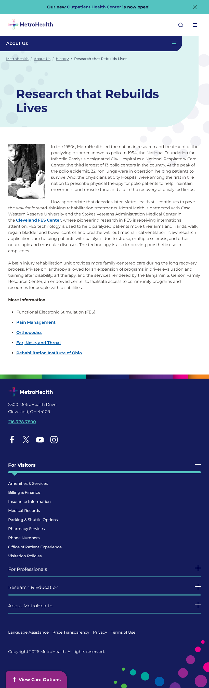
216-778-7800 (22, 421)
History (62, 58)
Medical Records (24, 510)
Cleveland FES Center (38, 220)
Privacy (100, 632)
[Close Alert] (195, 7)
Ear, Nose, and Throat (38, 342)
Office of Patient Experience (35, 547)
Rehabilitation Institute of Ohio (49, 353)
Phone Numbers (24, 537)
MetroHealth (17, 58)
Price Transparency (71, 632)
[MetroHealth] (30, 25)
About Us (42, 58)
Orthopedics (29, 332)
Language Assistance (28, 632)
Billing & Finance (24, 492)
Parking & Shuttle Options (33, 519)
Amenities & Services (28, 483)
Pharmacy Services (26, 528)
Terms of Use (123, 632)
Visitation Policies (25, 555)
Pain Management (36, 322)
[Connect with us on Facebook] (12, 439)
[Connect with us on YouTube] (40, 439)
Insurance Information (29, 501)
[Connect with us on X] (26, 439)
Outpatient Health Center (94, 7)
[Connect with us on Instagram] (54, 439)
